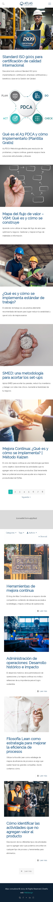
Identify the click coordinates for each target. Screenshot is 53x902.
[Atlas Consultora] (26, 4)
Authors (32, 533)
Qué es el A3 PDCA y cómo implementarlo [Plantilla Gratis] (25, 138)
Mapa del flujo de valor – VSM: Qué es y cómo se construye (23, 218)
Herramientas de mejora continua (21, 588)
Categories (10, 533)
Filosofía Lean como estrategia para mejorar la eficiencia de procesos (26, 745)
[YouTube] (26, 897)
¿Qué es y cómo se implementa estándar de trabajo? (23, 297)
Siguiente (25, 497)
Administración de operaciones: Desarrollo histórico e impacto (26, 662)
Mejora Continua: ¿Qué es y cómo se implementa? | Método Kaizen (25, 452)
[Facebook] (23, 897)
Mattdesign (28, 893)
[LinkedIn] (30, 897)
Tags (20, 533)
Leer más (43, 611)
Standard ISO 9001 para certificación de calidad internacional (22, 61)
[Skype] (20, 897)
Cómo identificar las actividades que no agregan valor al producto (23, 829)
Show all (43, 537)
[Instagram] (33, 897)
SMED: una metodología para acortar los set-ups (22, 375)
